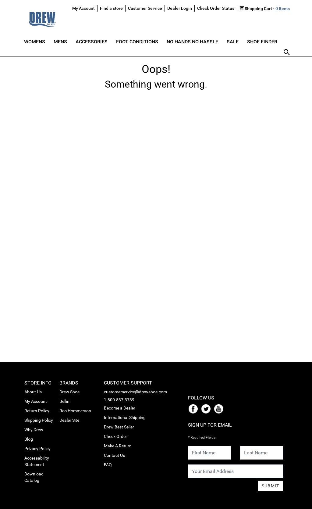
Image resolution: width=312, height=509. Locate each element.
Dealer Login (179, 8)
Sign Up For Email (210, 425)
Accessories (92, 42)
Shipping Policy (38, 420)
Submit (270, 485)
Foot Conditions (137, 42)
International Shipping (125, 417)
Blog (28, 439)
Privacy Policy (37, 448)
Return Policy (36, 410)
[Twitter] (207, 408)
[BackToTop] (296, 503)
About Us (33, 391)
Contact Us (114, 455)
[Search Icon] (287, 52)
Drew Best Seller (119, 426)
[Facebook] (194, 408)
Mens (60, 42)
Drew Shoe (69, 391)
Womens (34, 42)
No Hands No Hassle (192, 42)
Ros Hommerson (75, 410)
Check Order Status (215, 8)
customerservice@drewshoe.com (135, 391)
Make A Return (118, 445)
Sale (233, 42)
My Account (35, 401)
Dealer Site (69, 420)
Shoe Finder (262, 42)
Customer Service (145, 8)
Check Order (115, 436)
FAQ (108, 464)
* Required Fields (201, 437)
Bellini (64, 401)
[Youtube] (220, 408)
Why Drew (33, 429)
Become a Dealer (119, 408)
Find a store (111, 8)
